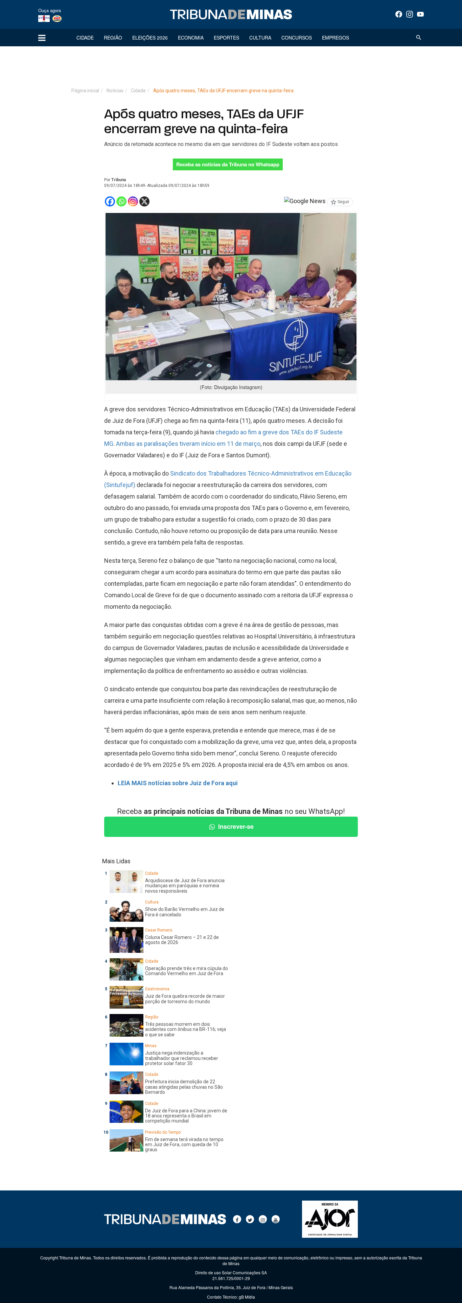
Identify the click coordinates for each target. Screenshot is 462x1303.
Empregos (335, 37)
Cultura (260, 37)
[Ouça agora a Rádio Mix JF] (57, 18)
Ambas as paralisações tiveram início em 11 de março (188, 443)
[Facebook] (398, 14)
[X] (144, 201)
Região (113, 37)
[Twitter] (250, 1219)
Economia (191, 37)
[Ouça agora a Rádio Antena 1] (44, 18)
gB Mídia (247, 1297)
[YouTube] (420, 14)
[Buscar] (419, 37)
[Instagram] (409, 14)
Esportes (226, 37)
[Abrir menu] (41, 37)
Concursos (296, 37)
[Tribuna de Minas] (231, 14)
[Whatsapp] (121, 201)
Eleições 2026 (150, 37)
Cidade (85, 37)
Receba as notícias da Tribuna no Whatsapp (227, 164)
